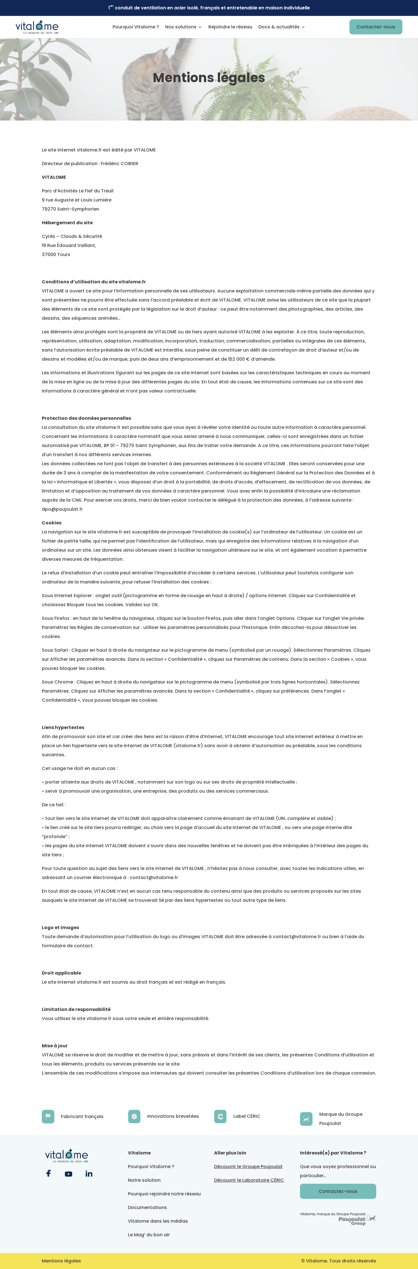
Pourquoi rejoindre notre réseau (164, 1194)
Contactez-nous (376, 27)
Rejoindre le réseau (230, 27)
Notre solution (144, 1180)
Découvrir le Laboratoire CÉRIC (249, 1180)
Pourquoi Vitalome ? (136, 27)
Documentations (147, 1207)
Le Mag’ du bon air (149, 1234)
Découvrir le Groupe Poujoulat (248, 1166)
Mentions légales (61, 1261)
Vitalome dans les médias (158, 1221)
